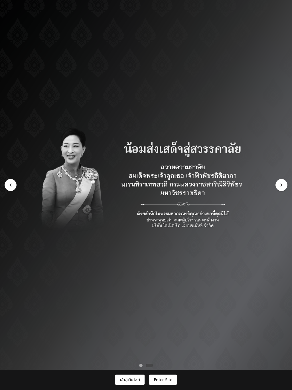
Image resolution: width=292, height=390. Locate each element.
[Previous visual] (11, 185)
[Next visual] (281, 185)
